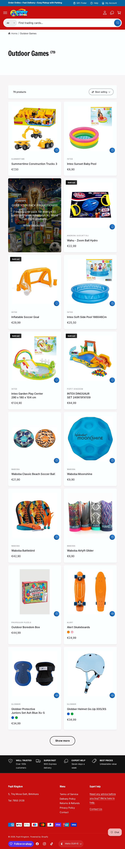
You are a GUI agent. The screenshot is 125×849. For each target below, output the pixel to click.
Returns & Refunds (70, 803)
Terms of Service (69, 794)
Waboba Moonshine (79, 474)
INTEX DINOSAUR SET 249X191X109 (78, 395)
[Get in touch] (112, 12)
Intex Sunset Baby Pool (81, 163)
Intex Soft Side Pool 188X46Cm (87, 317)
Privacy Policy (67, 807)
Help (96, 3)
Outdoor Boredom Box (25, 627)
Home (14, 33)
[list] (62, 764)
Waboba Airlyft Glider (80, 550)
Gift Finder (81, 3)
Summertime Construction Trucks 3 (34, 163)
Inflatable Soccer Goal (25, 317)
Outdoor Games (28, 33)
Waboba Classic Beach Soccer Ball (33, 474)
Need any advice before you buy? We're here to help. (103, 798)
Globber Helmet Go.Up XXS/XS (86, 709)
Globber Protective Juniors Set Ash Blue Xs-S (28, 710)
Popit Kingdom (22, 837)
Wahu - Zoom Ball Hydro (82, 240)
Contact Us (96, 809)
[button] (5, 12)
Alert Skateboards (78, 627)
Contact (64, 812)
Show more (62, 740)
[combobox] (70, 23)
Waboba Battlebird (23, 550)
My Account (111, 3)
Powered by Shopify (39, 837)
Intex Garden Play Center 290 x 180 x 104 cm (27, 395)
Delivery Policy (68, 798)
